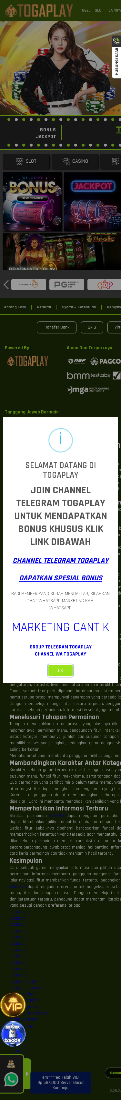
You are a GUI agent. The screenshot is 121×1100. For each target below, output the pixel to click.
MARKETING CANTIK (60, 627)
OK (60, 670)
